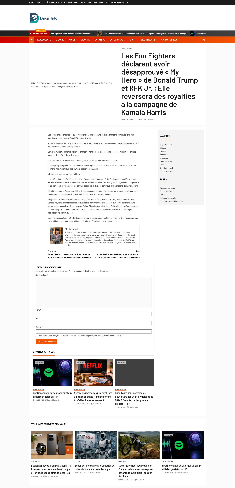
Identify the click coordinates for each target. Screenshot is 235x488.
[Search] (204, 40)
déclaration (52, 213)
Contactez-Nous (71, 2)
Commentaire (42, 275)
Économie (85, 40)
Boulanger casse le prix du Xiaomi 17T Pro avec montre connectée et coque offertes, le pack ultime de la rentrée (51, 469)
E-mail (39, 318)
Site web (39, 327)
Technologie (35, 461)
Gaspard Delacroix (53, 400)
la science (100, 40)
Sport (133, 40)
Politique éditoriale (95, 2)
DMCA (82, 2)
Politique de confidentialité (117, 2)
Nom (38, 310)
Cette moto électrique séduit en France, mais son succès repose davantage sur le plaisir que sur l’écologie (130, 33)
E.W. (106, 179)
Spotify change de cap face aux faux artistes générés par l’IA (205, 33)
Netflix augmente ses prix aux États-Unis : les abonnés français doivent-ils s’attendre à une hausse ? (93, 396)
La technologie (117, 40)
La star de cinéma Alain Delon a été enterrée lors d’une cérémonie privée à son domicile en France (117, 254)
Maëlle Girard (128, 120)
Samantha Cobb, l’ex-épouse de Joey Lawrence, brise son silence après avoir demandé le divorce (70, 254)
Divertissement (148, 40)
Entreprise (122, 461)
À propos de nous (54, 2)
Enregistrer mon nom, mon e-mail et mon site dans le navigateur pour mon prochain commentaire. (80, 335)
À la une (60, 40)
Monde (72, 40)
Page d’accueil (44, 40)
